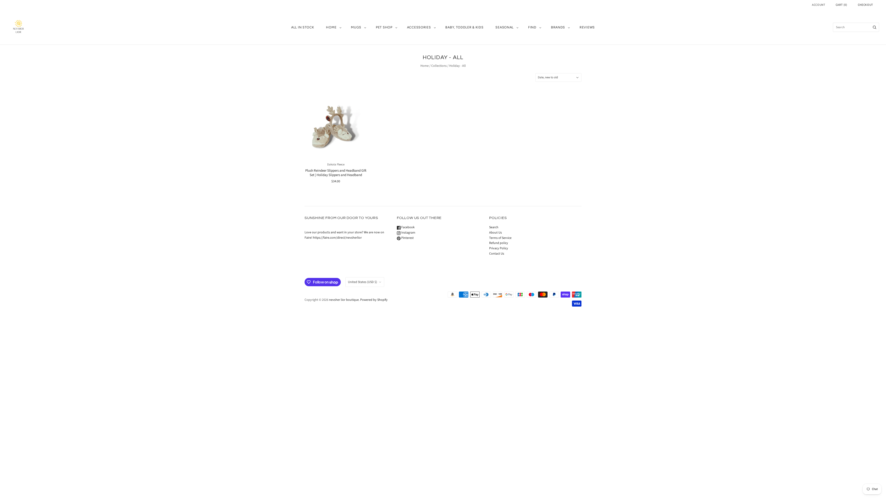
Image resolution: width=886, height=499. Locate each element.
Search (493, 227)
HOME (331, 27)
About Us (495, 232)
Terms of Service (500, 238)
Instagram (408, 232)
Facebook (408, 227)
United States (362, 282)
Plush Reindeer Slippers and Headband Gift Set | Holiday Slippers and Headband (335, 172)
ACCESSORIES (419, 27)
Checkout (865, 5)
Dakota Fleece (335, 164)
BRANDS (558, 27)
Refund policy (498, 243)
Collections (439, 66)
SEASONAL (504, 27)
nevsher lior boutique (344, 300)
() (841, 5)
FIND (532, 27)
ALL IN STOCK (302, 27)
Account (818, 5)
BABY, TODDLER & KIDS (464, 27)
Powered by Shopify (374, 300)
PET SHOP (384, 27)
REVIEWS (587, 27)
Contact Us (496, 253)
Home (424, 66)
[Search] (874, 27)
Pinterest (407, 238)
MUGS (356, 27)
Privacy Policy (498, 248)
